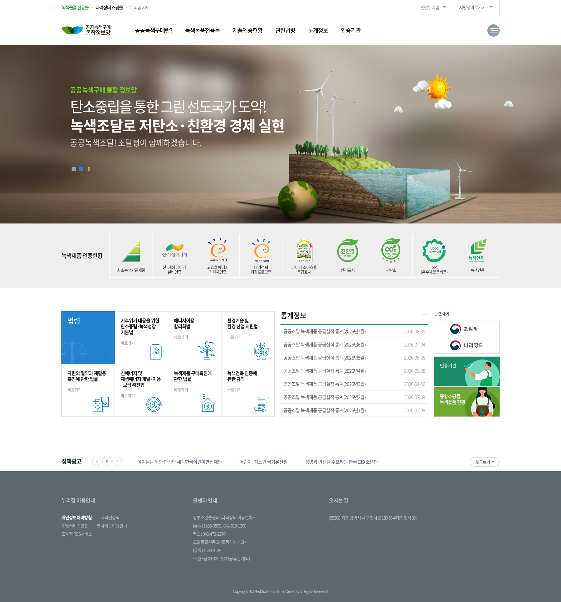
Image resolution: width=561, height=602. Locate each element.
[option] (161, 461)
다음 (528, 132)
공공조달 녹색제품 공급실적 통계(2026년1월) (324, 410)
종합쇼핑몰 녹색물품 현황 (452, 399)
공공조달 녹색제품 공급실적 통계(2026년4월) (324, 370)
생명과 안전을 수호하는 (239, 461)
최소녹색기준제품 (131, 270)
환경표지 (348, 270)
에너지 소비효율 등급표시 (304, 269)
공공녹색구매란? (153, 30)
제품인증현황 (247, 30)
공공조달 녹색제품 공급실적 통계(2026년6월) (324, 344)
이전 (32, 132)
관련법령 (285, 30)
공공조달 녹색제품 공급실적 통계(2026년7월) (324, 331)
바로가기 (140, 331)
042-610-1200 (234, 525)
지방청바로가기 (472, 7)
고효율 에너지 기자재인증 (217, 269)
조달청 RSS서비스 (76, 534)
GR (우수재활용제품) (434, 269)
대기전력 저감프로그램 (260, 269)
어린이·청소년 (161, 461)
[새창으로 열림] (467, 329)
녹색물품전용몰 (202, 30)
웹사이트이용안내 (112, 525)
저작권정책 (110, 517)
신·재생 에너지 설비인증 (174, 269)
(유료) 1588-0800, (207, 525)
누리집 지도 (139, 7)
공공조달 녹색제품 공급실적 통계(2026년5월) (324, 357)
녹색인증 (477, 270)
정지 (107, 461)
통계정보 (318, 30)
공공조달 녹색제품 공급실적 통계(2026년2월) (324, 396)
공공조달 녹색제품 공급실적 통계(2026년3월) (324, 383)
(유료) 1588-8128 (207, 550)
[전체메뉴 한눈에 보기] (493, 30)
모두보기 (483, 462)
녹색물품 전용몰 (75, 7)
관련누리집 (429, 7)
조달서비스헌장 (74, 525)
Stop (89, 169)
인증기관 (351, 30)
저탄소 (391, 270)
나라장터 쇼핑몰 (109, 7)
